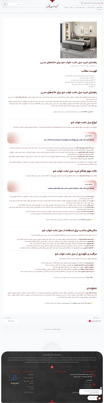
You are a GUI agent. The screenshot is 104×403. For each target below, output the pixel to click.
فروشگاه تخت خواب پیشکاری (53, 303)
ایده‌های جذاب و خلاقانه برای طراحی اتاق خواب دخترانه (62, 219)
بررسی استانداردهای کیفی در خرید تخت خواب (66, 112)
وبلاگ (71, 7)
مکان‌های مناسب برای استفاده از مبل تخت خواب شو (79, 82)
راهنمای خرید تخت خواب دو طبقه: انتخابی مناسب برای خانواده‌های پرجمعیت (71, 188)
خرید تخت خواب (91, 7)
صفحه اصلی (99, 7)
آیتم (4, 10)
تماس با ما (99, 10)
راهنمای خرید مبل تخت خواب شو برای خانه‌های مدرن (79, 76)
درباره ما (66, 7)
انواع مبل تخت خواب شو (87, 78)
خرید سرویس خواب (80, 7)
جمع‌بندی (91, 86)
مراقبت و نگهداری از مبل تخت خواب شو (83, 84)
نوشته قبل (97, 317)
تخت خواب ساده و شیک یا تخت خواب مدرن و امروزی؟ (69, 277)
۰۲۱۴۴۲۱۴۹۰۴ (88, 382)
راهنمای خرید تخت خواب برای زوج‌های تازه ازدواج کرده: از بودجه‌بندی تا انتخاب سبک (69, 140)
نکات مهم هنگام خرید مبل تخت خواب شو (82, 80)
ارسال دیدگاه (11, 321)
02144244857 (88, 384)
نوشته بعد (7, 317)
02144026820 (88, 387)
